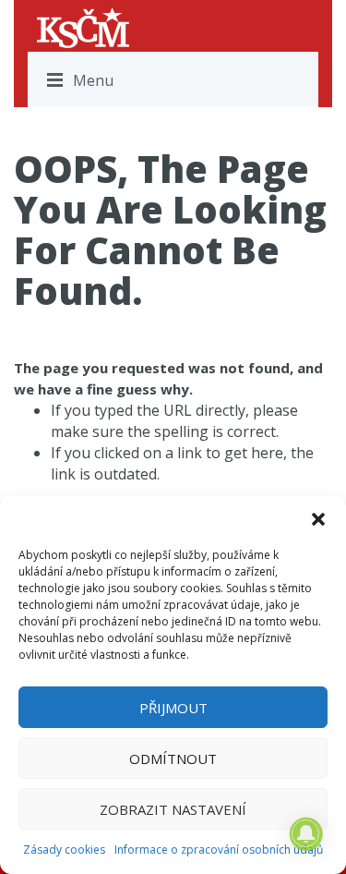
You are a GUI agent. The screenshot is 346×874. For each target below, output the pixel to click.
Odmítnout (173, 758)
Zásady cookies (64, 849)
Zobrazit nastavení (173, 809)
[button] (318, 519)
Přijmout (173, 707)
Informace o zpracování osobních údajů (218, 849)
